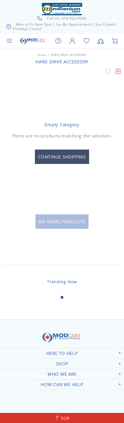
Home (41, 55)
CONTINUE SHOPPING (62, 157)
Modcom (33, 41)
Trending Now (62, 282)
